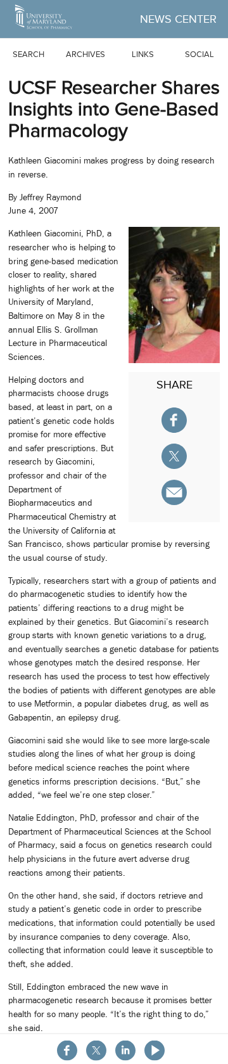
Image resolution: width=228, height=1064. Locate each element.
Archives (85, 54)
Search (28, 54)
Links (143, 54)
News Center (178, 19)
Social (199, 54)
